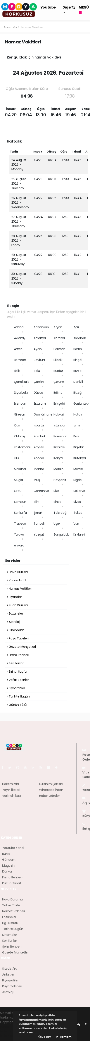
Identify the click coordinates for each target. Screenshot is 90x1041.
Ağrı (76, 327)
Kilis (16, 458)
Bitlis (17, 371)
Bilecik (58, 360)
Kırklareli (79, 534)
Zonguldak (61, 534)
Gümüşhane (43, 414)
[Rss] (42, 767)
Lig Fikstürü (10, 923)
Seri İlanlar (16, 663)
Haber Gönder (49, 796)
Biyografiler (16, 688)
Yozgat (39, 534)
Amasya (40, 338)
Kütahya (79, 458)
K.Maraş (19, 436)
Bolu (37, 371)
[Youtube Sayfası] (27, 767)
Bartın (77, 349)
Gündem (9, 859)
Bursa (77, 371)
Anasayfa (10, 27)
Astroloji (14, 622)
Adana (19, 327)
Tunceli (39, 523)
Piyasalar (15, 597)
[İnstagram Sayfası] (19, 767)
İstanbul (59, 425)
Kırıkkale (59, 447)
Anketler (8, 974)
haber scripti (9, 1031)
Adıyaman (41, 327)
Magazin (8, 865)
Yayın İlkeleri (11, 790)
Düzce (38, 392)
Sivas (77, 502)
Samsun (20, 502)
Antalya (59, 338)
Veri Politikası (11, 796)
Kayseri (39, 447)
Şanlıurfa (20, 512)
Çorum (59, 382)
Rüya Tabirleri (18, 638)
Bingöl (77, 360)
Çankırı (39, 382)
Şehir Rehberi (11, 946)
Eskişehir (60, 403)
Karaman (60, 436)
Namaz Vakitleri (19, 588)
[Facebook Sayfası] (4, 767)
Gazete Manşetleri (22, 646)
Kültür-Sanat (11, 883)
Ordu (17, 491)
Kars (76, 436)
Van (76, 523)
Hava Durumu (18, 572)
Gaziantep (81, 403)
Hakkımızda (10, 784)
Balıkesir (59, 349)
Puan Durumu (18, 605)
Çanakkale (21, 382)
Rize (56, 491)
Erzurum (40, 403)
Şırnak (38, 512)
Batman (20, 360)
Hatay (77, 414)
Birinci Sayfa (17, 671)
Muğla (18, 480)
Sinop (58, 502)
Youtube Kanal (13, 848)
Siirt (36, 502)
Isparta (39, 425)
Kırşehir (78, 447)
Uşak (57, 523)
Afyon (58, 327)
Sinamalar (16, 630)
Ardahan (79, 338)
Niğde (77, 480)
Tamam (65, 1037)
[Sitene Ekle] (58, 767)
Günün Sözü (17, 705)
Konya (58, 458)
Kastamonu (22, 447)
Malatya (20, 469)
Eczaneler (15, 613)
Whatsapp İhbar (51, 790)
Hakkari (59, 414)
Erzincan (20, 403)
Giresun (19, 414)
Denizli (78, 382)
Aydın (38, 349)
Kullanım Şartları (51, 784)
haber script (9, 1036)
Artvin (18, 349)
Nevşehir (60, 480)
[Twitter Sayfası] (11, 767)
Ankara (19, 545)
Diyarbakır (21, 392)
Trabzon (20, 523)
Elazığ (77, 392)
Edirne (58, 392)
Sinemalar (9, 935)
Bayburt (39, 360)
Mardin (59, 469)
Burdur (58, 371)
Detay (46, 1037)
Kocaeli (39, 458)
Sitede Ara (9, 968)
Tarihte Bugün (18, 696)
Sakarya (79, 491)
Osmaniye (41, 491)
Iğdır (17, 425)
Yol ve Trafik (17, 580)
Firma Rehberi (18, 655)
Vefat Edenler (18, 680)
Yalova (19, 534)
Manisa (39, 469)
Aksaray (20, 338)
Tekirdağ (60, 512)
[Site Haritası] (50, 767)
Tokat (77, 512)
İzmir (76, 425)
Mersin (78, 469)
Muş (37, 480)
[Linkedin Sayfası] (35, 767)
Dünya (7, 871)
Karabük (40, 436)
